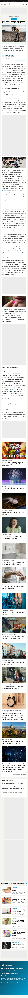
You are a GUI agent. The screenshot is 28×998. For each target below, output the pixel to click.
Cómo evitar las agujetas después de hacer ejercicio (18, 934)
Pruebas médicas (5, 973)
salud (8, 979)
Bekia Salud (11, 16)
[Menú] (26, 4)
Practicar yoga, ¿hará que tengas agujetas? (19, 910)
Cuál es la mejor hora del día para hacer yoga (18, 900)
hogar (17, 979)
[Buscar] (23, 4)
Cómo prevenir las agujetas (17, 889)
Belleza (16, 1)
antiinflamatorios (19, 251)
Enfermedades (15, 942)
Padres (23, 1)
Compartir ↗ (23, 60)
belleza (11, 978)
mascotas (3, 979)
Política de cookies (5, 985)
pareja (23, 978)
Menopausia (4, 970)
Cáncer (21, 968)
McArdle (4, 190)
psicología (12, 979)
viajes (22, 979)
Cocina (19, 1)
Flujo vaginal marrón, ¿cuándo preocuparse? (12, 783)
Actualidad (8, 1)
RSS (12, 985)
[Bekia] (3, 1)
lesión (12, 389)
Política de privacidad (12, 982)
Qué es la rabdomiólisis (18, 944)
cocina (15, 978)
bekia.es (3, 978)
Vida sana (17, 16)
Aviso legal (3, 982)
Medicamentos (14, 968)
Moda (12, 1)
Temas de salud (5, 975)
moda (7, 978)
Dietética (16, 970)
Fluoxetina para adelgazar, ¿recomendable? (12, 786)
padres (19, 978)
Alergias (11, 970)
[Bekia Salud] (5, 4)
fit (19, 979)
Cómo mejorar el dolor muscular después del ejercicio (18, 922)
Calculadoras (14, 973)
